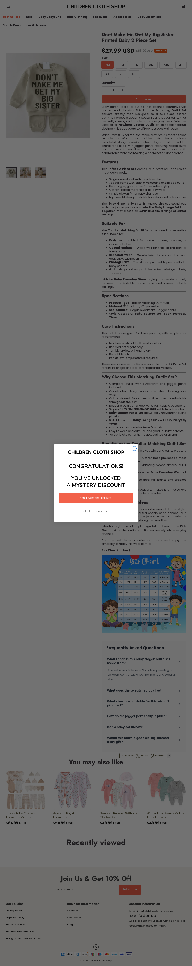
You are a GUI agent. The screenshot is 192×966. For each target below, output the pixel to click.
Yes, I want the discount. (96, 498)
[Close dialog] (134, 448)
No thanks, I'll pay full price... (96, 511)
